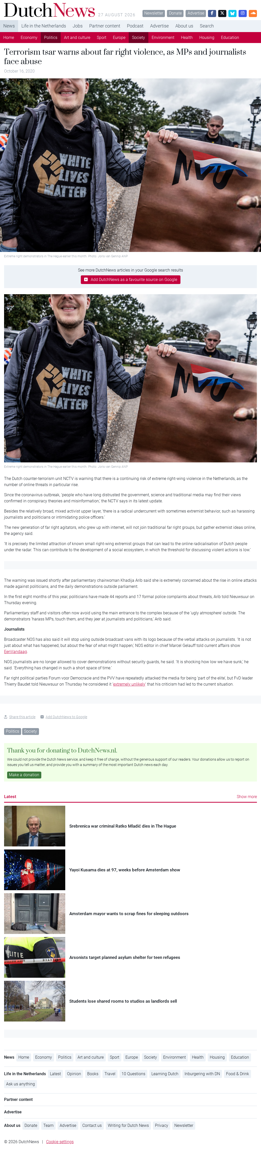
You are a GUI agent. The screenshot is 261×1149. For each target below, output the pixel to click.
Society (138, 37)
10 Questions (133, 1073)
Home (8, 37)
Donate (175, 13)
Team (48, 1125)
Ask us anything (20, 1084)
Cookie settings (60, 1141)
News (9, 26)
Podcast (135, 26)
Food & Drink (237, 1073)
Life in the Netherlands (43, 26)
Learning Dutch (164, 1073)
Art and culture (77, 37)
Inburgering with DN (202, 1073)
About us (184, 26)
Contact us (92, 1125)
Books (92, 1073)
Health (187, 37)
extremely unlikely (129, 684)
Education (230, 37)
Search (207, 26)
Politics (50, 37)
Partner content (104, 26)
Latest (10, 796)
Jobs (78, 26)
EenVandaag (15, 651)
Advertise (196, 13)
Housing (206, 37)
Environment (163, 37)
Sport (101, 37)
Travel (110, 1073)
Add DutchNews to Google (66, 717)
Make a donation (24, 774)
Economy (29, 37)
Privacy (161, 1125)
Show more (247, 796)
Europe (119, 37)
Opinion (74, 1073)
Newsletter (153, 13)
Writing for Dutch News (128, 1125)
